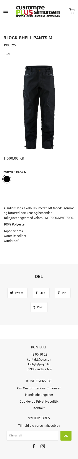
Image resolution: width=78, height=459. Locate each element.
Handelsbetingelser (39, 395)
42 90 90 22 (39, 354)
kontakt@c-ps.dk (39, 359)
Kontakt (39, 408)
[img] (34, 447)
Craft (8, 54)
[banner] (38, 11)
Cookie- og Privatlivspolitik (39, 401)
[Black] (6, 179)
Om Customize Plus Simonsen (39, 388)
